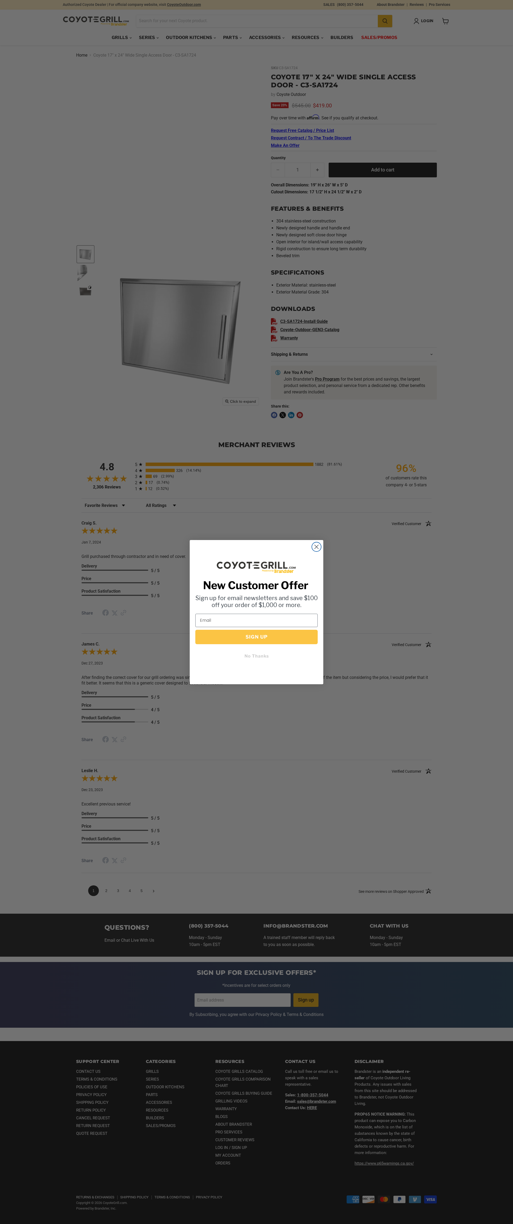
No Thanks (256, 656)
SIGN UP (257, 637)
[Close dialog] (316, 547)
